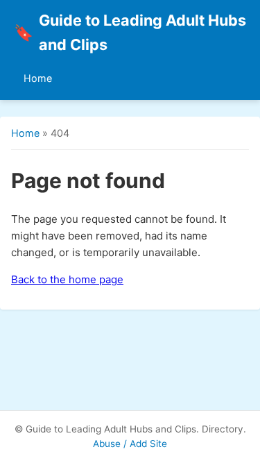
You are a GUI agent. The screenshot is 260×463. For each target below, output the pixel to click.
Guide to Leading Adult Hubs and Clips (130, 32)
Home (38, 78)
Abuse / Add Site (130, 443)
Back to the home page (67, 279)
